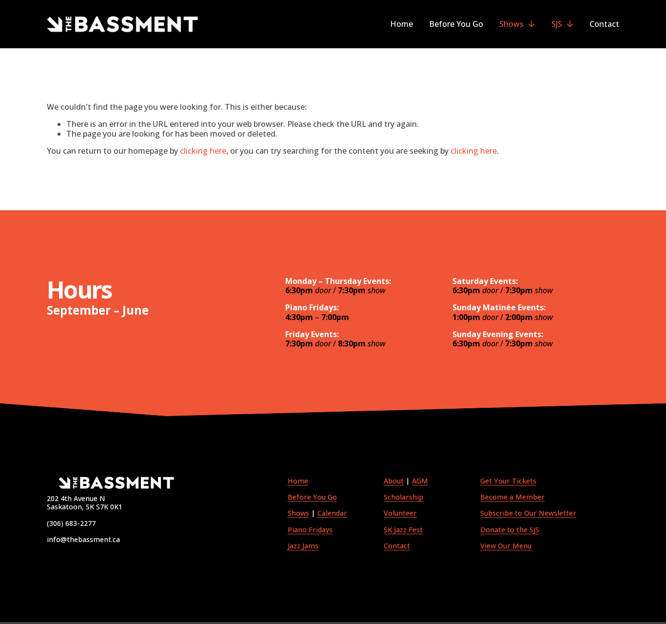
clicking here (203, 150)
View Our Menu (505, 546)
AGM (420, 481)
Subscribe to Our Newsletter (528, 513)
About (394, 481)
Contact (604, 24)
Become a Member (512, 497)
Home (401, 24)
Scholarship (403, 497)
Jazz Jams (303, 546)
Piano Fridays (310, 529)
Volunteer (400, 513)
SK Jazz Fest (403, 529)
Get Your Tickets (508, 481)
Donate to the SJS (509, 529)
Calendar (332, 513)
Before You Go (456, 24)
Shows (298, 513)
